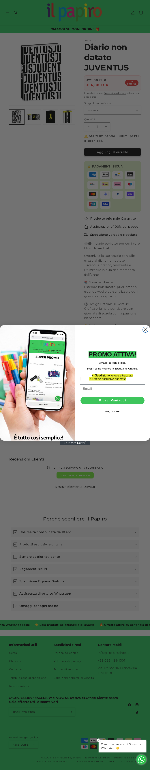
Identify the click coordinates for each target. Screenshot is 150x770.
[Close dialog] (145, 329)
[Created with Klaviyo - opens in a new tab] (75, 443)
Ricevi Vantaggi (112, 400)
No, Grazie (112, 411)
